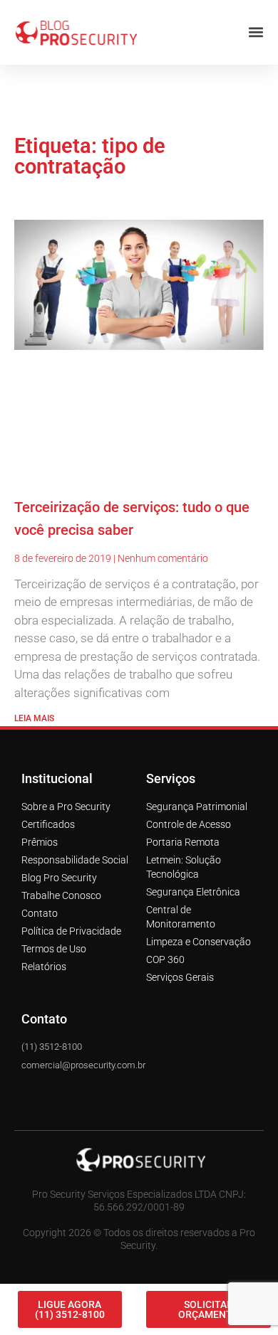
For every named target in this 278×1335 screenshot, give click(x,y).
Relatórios (43, 955)
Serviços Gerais (180, 966)
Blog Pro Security (59, 866)
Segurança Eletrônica (193, 880)
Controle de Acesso (188, 813)
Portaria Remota (183, 830)
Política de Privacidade (71, 919)
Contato (39, 902)
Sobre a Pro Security (65, 795)
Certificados (48, 813)
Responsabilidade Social (74, 848)
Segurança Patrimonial (196, 795)
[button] (255, 21)
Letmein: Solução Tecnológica (183, 855)
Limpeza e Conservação (198, 930)
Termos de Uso (53, 937)
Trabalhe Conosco (61, 884)
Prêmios (39, 830)
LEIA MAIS (34, 707)
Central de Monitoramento (180, 905)
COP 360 (165, 948)
